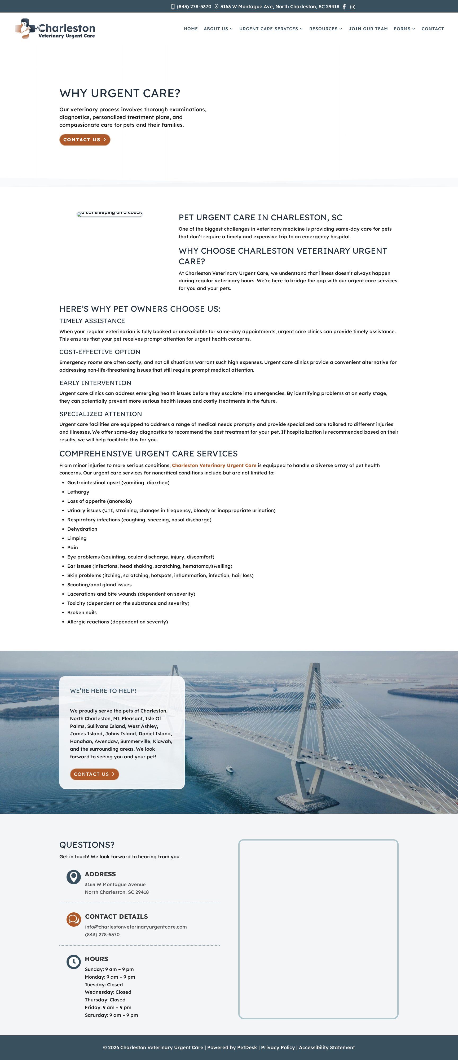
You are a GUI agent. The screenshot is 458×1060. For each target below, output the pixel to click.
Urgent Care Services (268, 28)
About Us (216, 28)
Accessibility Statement (327, 1047)
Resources (323, 28)
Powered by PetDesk (232, 1047)
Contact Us (81, 140)
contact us (91, 774)
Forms (402, 28)
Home (191, 28)
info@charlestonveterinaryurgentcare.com (136, 927)
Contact (433, 28)
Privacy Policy (278, 1047)
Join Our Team (368, 28)
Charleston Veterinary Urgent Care (214, 465)
